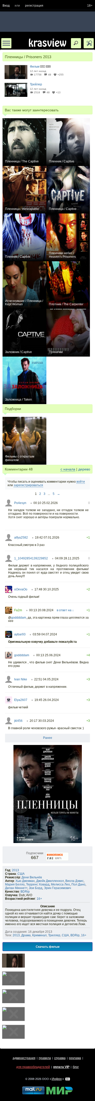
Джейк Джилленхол (50, 881)
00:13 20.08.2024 (41, 610)
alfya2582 (21, 537)
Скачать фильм (48, 946)
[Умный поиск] (89, 43)
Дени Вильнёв (32, 877)
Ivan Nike (20, 679)
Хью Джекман (25, 881)
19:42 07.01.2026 (47, 537)
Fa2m (18, 610)
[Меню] (6, 43)
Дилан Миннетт (16, 888)
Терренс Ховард (37, 884)
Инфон (57, 1079)
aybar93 (20, 634)
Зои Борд (35, 888)
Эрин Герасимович (57, 888)
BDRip (25, 891)
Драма (26, 935)
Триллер (54, 935)
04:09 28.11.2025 (67, 558)
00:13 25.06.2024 (48, 655)
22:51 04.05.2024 (46, 679)
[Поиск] (76, 43)
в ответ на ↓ (65, 610)
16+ (39, 898)
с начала (68, 469)
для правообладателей (33, 1067)
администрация (24, 1058)
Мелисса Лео (60, 884)
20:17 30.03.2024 (42, 721)
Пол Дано (78, 884)
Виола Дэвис (74, 881)
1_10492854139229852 (31, 558)
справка (60, 1058)
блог (76, 1067)
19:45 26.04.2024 (46, 700)
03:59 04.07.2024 (45, 634)
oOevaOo (20, 589)
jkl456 (18, 721)
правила (45, 1058)
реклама (75, 1058)
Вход (6, 5)
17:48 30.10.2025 (46, 589)
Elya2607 (20, 700)
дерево (84, 469)
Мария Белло (15, 884)
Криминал (39, 935)
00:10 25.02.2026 (45, 503)
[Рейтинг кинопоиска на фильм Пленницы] (57, 853)
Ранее (47, 738)
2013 (15, 870)
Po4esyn (20, 503)
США (21, 874)
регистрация (34, 5)
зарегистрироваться (28, 485)
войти (81, 481)
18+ (89, 5)
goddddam (18, 617)
